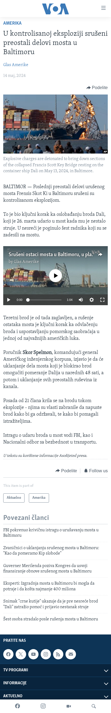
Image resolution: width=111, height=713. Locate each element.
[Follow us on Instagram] (46, 654)
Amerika (12, 23)
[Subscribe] (70, 654)
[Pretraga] (94, 706)
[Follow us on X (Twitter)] (21, 654)
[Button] (97, 87)
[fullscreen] (102, 299)
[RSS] (58, 654)
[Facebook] (17, 706)
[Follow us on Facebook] (8, 654)
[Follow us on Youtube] (33, 654)
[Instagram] (43, 706)
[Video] (69, 706)
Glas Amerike (15, 65)
